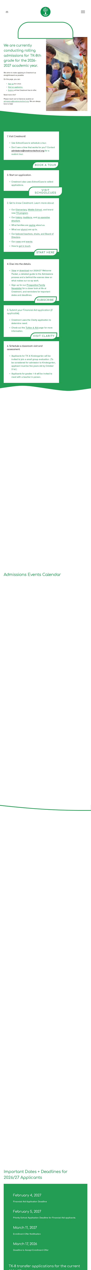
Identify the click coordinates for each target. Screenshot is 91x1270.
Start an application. (15, 87)
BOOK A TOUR (45, 165)
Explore (11, 90)
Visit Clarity (43, 336)
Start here (45, 252)
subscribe (45, 300)
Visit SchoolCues (45, 191)
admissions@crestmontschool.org (16, 101)
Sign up (11, 84)
